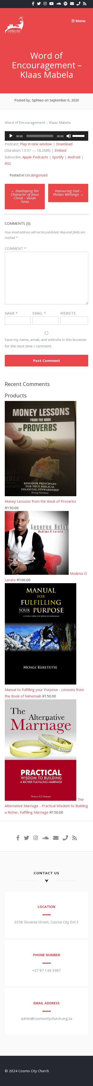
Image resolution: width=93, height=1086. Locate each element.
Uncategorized (36, 175)
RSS (8, 163)
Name (11, 313)
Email (39, 313)
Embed (60, 150)
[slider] (79, 135)
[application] (46, 136)
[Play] (11, 136)
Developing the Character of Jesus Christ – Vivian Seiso (25, 196)
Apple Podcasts (35, 157)
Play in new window (36, 143)
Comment (15, 248)
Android (74, 157)
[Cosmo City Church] (14, 33)
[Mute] (68, 136)
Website (68, 313)
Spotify (58, 157)
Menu (80, 20)
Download (64, 143)
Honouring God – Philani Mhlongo (68, 192)
